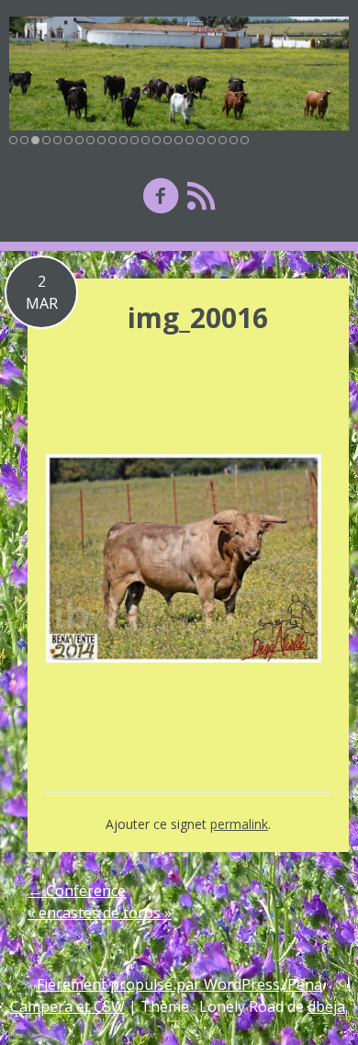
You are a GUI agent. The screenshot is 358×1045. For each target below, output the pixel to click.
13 (145, 140)
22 (245, 140)
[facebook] (160, 195)
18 (200, 140)
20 (222, 140)
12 (134, 140)
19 (211, 140)
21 (233, 140)
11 (123, 140)
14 (156, 140)
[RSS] (201, 195)
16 (178, 140)
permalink (239, 824)
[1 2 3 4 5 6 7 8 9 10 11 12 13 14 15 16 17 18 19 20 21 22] (179, 74)
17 (189, 140)
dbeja (326, 1006)
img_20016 (198, 317)
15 (167, 140)
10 (112, 140)
